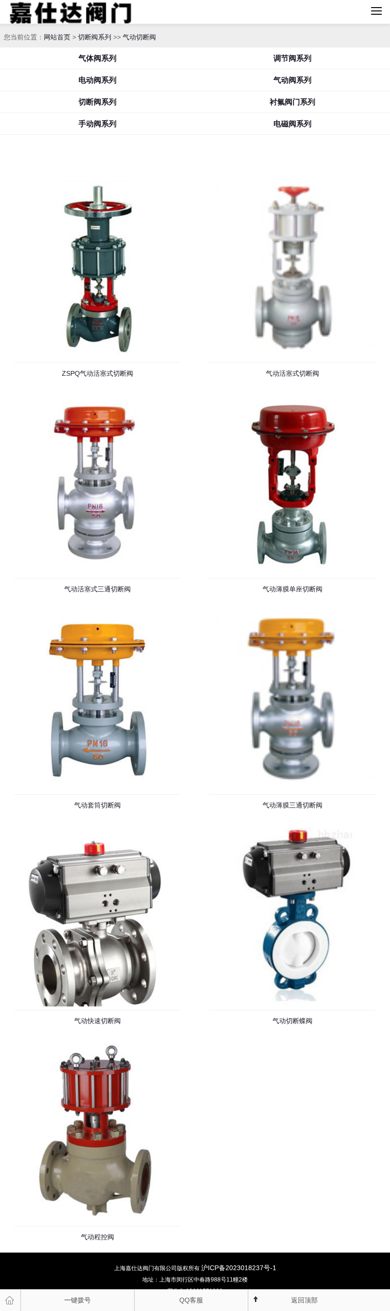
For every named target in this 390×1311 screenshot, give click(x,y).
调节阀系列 (292, 58)
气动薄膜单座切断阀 (292, 589)
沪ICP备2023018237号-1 (238, 1268)
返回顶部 (304, 1300)
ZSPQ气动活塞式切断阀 (97, 373)
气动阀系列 (292, 80)
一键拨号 (77, 1300)
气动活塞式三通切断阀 (97, 589)
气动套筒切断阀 (97, 805)
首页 (10, 1300)
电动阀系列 (97, 80)
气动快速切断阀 (97, 1021)
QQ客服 (191, 1300)
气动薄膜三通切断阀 (292, 805)
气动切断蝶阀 (292, 1021)
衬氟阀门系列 (292, 102)
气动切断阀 (139, 37)
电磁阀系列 (292, 124)
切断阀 (101, 12)
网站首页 (57, 37)
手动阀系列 (97, 124)
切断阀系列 (94, 37)
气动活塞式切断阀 (292, 373)
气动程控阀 (97, 1237)
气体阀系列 (97, 58)
